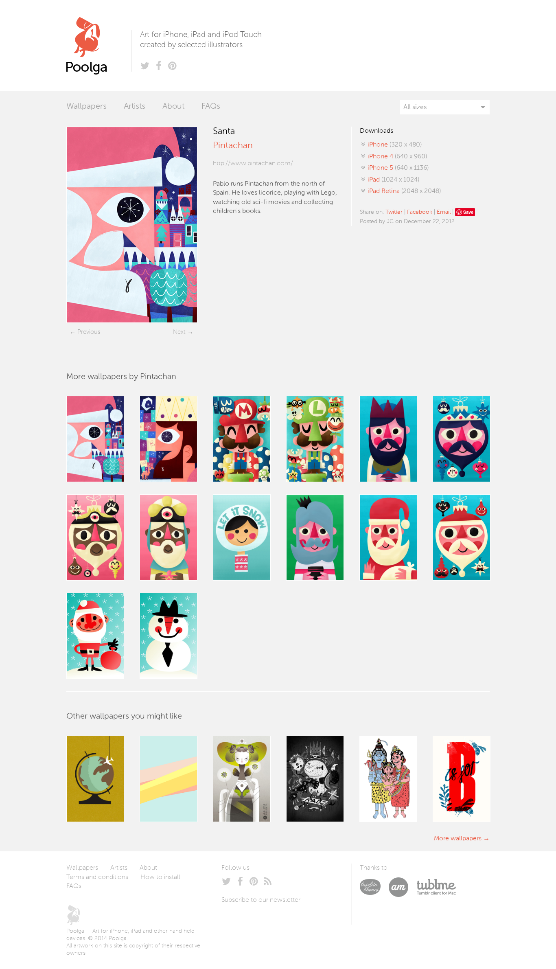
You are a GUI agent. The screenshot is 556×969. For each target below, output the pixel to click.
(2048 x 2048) (404, 191)
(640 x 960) (397, 156)
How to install (160, 877)
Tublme (436, 887)
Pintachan (233, 145)
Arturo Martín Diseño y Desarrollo (402, 887)
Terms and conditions (97, 877)
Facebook (419, 212)
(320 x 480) (395, 145)
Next (179, 332)
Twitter (394, 212)
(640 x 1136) (398, 168)
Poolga (98, 45)
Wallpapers (86, 107)
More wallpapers (458, 838)
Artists (134, 107)
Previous (88, 332)
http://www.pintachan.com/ (253, 163)
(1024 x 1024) (393, 180)
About (173, 107)
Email (444, 212)
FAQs (210, 107)
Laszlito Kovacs (374, 887)
